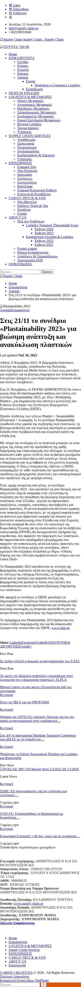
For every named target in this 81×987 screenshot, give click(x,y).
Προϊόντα (23, 209)
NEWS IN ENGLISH (24, 93)
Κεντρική (6, 695)
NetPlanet (42, 980)
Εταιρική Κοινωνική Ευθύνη (37, 190)
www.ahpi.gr (60, 628)
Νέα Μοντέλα (27, 202)
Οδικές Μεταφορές (30, 101)
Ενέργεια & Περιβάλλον (34, 194)
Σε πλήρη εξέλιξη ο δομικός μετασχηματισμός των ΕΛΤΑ (40, 661)
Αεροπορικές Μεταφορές (34, 104)
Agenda (22, 77)
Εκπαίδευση (34, 89)
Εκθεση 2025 (44, 244)
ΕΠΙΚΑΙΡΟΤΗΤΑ (22, 58)
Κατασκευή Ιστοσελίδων (17, 980)
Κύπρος (22, 66)
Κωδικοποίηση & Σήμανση (36, 155)
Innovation (24, 174)
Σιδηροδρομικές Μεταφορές (36, 112)
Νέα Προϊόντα (27, 171)
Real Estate (25, 186)
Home (13, 938)
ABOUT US (17, 217)
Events (30, 81)
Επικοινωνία (17, 965)
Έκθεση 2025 (44, 233)
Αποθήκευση (26, 139)
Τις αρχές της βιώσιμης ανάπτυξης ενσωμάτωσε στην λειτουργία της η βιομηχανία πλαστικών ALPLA (36, 678)
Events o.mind (27, 248)
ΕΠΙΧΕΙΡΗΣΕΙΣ (20, 163)
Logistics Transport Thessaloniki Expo (52, 225)
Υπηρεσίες (24, 159)
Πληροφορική (27, 147)
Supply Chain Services (24, 950)
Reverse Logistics (29, 124)
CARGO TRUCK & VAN (27, 198)
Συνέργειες (24, 178)
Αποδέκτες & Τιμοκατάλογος (37, 256)
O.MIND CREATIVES (16, 972)
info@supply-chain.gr (23, 28)
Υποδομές (24, 132)
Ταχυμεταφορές (28, 128)
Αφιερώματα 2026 (30, 260)
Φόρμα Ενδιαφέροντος (33, 252)
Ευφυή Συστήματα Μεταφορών (38, 120)
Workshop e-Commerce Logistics (57, 85)
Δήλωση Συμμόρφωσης (17, 923)
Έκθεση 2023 (44, 241)
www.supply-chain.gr (28, 903)
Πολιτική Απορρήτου (14, 976)
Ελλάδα (22, 62)
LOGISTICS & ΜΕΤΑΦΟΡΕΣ (30, 97)
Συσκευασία (25, 143)
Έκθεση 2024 (44, 229)
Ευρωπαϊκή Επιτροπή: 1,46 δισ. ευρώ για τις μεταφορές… (40, 836)
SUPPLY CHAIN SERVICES (30, 136)
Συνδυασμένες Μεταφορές (35, 116)
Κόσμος (23, 73)
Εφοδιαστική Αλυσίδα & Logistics (49, 237)
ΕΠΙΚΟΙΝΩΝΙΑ (20, 264)
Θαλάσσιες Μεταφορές (33, 108)
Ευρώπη (23, 70)
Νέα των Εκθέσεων (30, 221)
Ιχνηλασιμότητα (28, 151)
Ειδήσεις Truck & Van (32, 206)
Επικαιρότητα (20, 310)
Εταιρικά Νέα (26, 167)
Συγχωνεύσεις (27, 182)
